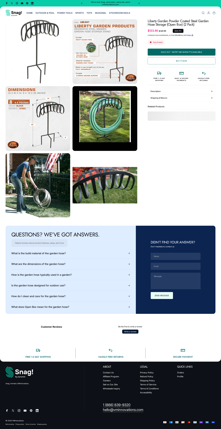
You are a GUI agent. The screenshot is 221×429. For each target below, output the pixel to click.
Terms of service (30, 424)
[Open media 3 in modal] (38, 118)
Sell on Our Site (110, 384)
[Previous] (81, 3)
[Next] (139, 3)
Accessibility (146, 392)
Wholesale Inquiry (111, 388)
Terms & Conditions (149, 388)
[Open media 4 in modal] (105, 118)
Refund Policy (146, 376)
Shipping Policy (147, 380)
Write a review (130, 331)
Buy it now (181, 61)
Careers (107, 380)
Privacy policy (20, 424)
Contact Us (108, 372)
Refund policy (10, 424)
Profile (180, 376)
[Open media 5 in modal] (38, 185)
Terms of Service (148, 384)
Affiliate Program (111, 376)
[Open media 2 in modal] (105, 51)
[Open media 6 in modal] (105, 185)
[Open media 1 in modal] (38, 51)
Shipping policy (42, 424)
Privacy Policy (147, 372)
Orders (180, 372)
